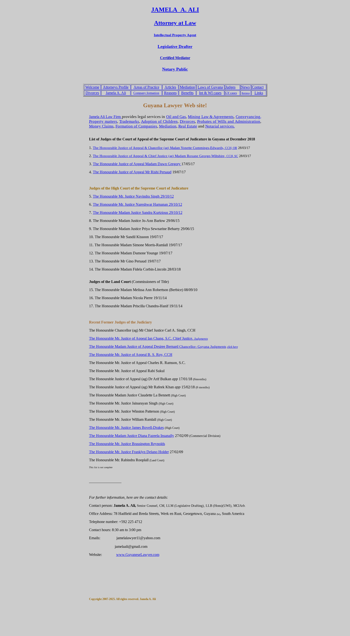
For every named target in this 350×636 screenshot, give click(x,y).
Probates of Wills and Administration (228, 121)
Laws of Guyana (210, 87)
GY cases (231, 93)
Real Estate (187, 126)
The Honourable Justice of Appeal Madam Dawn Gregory (137, 164)
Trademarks (129, 121)
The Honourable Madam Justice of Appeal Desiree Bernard (143, 346)
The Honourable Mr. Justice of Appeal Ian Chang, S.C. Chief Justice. (148, 338)
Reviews (246, 93)
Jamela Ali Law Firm (105, 117)
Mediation (187, 87)
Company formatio (145, 93)
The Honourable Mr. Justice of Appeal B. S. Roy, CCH (130, 355)
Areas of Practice (146, 87)
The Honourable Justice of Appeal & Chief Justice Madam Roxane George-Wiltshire (159, 156)
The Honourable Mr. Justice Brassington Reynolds (127, 444)
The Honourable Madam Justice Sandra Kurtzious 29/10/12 (137, 212)
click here (232, 347)
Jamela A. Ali (116, 93)
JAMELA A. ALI (175, 9)
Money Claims (101, 126)
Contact (258, 87)
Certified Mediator (175, 58)
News (245, 87)
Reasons (170, 93)
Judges (230, 87)
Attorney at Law (175, 23)
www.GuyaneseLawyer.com (137, 555)
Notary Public (175, 69)
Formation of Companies (136, 126)
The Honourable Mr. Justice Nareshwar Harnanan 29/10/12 (137, 204)
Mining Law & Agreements (211, 116)
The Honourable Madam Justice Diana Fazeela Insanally (131, 436)
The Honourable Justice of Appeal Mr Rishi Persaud (132, 172)
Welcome (92, 87)
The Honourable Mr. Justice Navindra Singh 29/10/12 (133, 196)
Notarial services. (220, 126)
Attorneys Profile (116, 87)
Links (259, 93)
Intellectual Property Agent (175, 35)
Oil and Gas (176, 116)
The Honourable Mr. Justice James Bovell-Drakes (126, 428)
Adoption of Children (159, 121)
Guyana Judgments (212, 347)
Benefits (187, 93)
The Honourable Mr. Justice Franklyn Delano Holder (129, 452)
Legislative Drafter (175, 46)
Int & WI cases (210, 93)
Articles (170, 87)
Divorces (92, 93)
